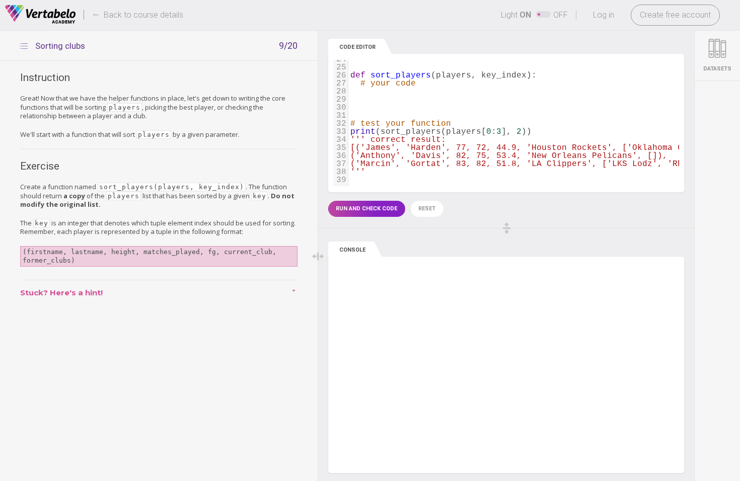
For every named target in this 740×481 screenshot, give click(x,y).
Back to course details (143, 15)
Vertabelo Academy (40, 14)
